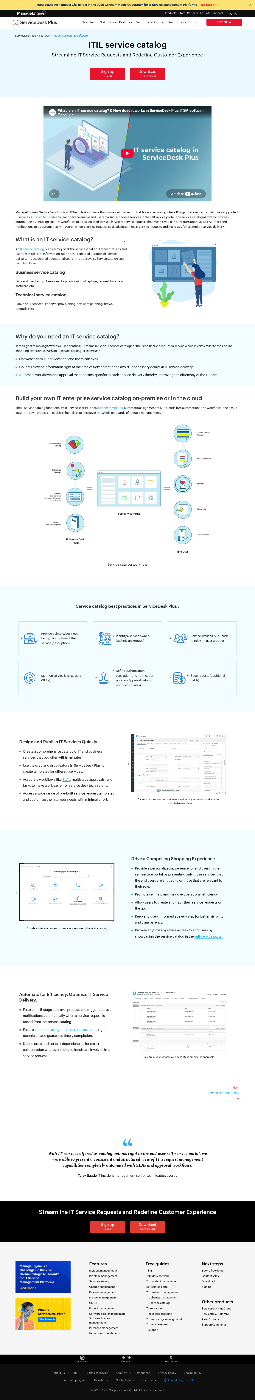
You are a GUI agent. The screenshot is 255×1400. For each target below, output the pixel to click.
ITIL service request (158, 1324)
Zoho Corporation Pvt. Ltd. (119, 1390)
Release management (102, 1292)
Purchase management (103, 1328)
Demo (140, 22)
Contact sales (210, 1276)
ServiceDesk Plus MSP (216, 1313)
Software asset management (107, 1313)
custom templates (110, 408)
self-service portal (209, 936)
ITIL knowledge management (164, 1319)
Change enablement (102, 1286)
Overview (88, 22)
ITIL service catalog (158, 1302)
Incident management (103, 1270)
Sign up (107, 73)
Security (121, 1373)
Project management (102, 1308)
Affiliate (205, 13)
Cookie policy (192, 1373)
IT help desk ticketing (159, 1313)
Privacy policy (167, 1373)
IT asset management (102, 1297)
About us (59, 1373)
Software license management (99, 1320)
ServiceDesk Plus (25, 35)
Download (147, 73)
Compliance (142, 1373)
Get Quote (156, 22)
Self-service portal (157, 1286)
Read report (207, 4)
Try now (224, 22)
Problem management (103, 1276)
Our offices (149, 1380)
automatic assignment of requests (61, 1030)
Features (125, 22)
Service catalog (99, 1281)
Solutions (107, 22)
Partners (192, 13)
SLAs (66, 779)
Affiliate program (75, 1380)
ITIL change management (162, 1297)
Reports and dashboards (104, 1333)
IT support (152, 1329)
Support (195, 22)
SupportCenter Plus (214, 1324)
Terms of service (97, 1373)
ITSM (149, 1270)
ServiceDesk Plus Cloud (216, 1308)
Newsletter (101, 1380)
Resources (176, 22)
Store (182, 13)
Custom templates (44, 217)
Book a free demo (213, 1270)
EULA (75, 1373)
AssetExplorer (210, 1319)
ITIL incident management (162, 1281)
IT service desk (155, 1308)
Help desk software (158, 1276)
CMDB (93, 1302)
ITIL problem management (162, 1292)
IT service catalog (32, 249)
